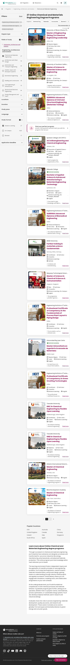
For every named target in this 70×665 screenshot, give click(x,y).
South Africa (31, 538)
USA (28, 530)
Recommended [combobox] (63, 25)
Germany (60, 532)
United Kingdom (32, 532)
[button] (12, 22)
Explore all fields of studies (58, 632)
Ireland (29, 535)
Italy (43, 535)
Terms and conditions (46, 660)
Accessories (55, 21)
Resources (38, 3)
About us (38, 632)
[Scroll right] (68, 21)
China (59, 530)
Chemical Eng (37, 21)
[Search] (57, 2)
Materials (46, 21)
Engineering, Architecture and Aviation (12, 45)
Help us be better (61, 660)
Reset (20, 16)
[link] (47, 9)
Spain (44, 538)
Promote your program (42, 636)
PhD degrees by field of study (59, 644)
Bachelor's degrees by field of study (59, 640)
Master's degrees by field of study (59, 636)
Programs (25, 3)
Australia (45, 530)
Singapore (60, 535)
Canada (44, 532)
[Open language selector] (61, 2)
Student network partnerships (41, 639)
